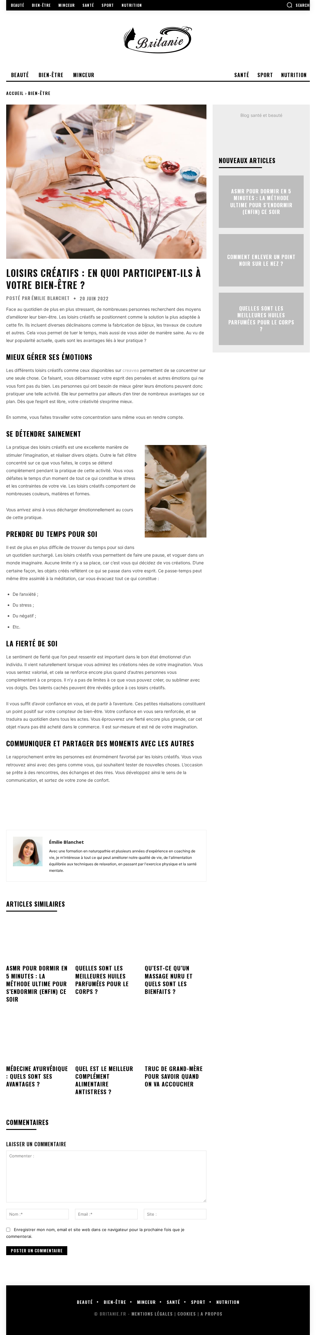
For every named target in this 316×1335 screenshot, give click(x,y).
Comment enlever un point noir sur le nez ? (261, 260)
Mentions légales (152, 1313)
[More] (158, 809)
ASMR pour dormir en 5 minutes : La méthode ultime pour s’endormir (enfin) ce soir (37, 983)
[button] (298, 5)
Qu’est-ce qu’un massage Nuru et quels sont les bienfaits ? (169, 979)
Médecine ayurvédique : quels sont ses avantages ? (37, 1076)
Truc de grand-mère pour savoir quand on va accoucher (174, 1076)
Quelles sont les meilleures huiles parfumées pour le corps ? (102, 979)
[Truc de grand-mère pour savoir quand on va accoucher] (175, 1040)
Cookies (186, 1313)
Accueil (15, 93)
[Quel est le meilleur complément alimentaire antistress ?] (106, 1040)
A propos (211, 1313)
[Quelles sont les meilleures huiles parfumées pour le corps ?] (106, 940)
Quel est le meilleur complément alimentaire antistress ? (104, 1080)
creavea (131, 370)
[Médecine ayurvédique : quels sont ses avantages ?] (37, 1040)
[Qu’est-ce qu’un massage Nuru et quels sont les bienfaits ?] (175, 940)
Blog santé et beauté (261, 115)
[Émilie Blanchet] (28, 856)
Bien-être (39, 93)
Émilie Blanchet (50, 298)
